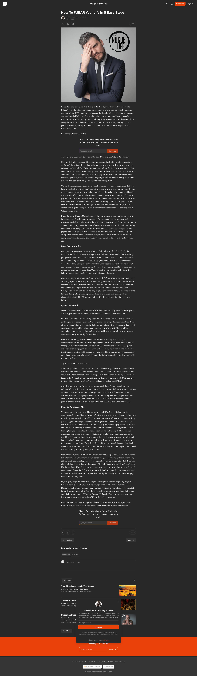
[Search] (167, 4)
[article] (98, 590)
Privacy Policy (114, 634)
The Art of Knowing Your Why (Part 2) (74, 589)
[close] (118, 601)
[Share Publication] (172, 4)
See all (65, 631)
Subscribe (180, 4)
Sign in (190, 4)
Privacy (104, 661)
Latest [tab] (69, 580)
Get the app (108, 666)
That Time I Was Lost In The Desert (77, 586)
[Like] (63, 24)
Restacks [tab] (75, 555)
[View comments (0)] (68, 24)
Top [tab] (63, 580)
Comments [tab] (66, 555)
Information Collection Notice (98, 634)
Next (129, 540)
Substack (88, 672)
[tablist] (70, 555)
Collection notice (118, 661)
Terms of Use (108, 632)
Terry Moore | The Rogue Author (76, 17)
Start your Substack (93, 666)
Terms (110, 661)
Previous (69, 540)
